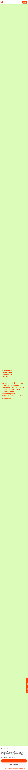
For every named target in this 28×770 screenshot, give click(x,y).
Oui (14, 760)
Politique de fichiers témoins (8, 768)
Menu (24, 2)
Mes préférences (14, 764)
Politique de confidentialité (19, 768)
